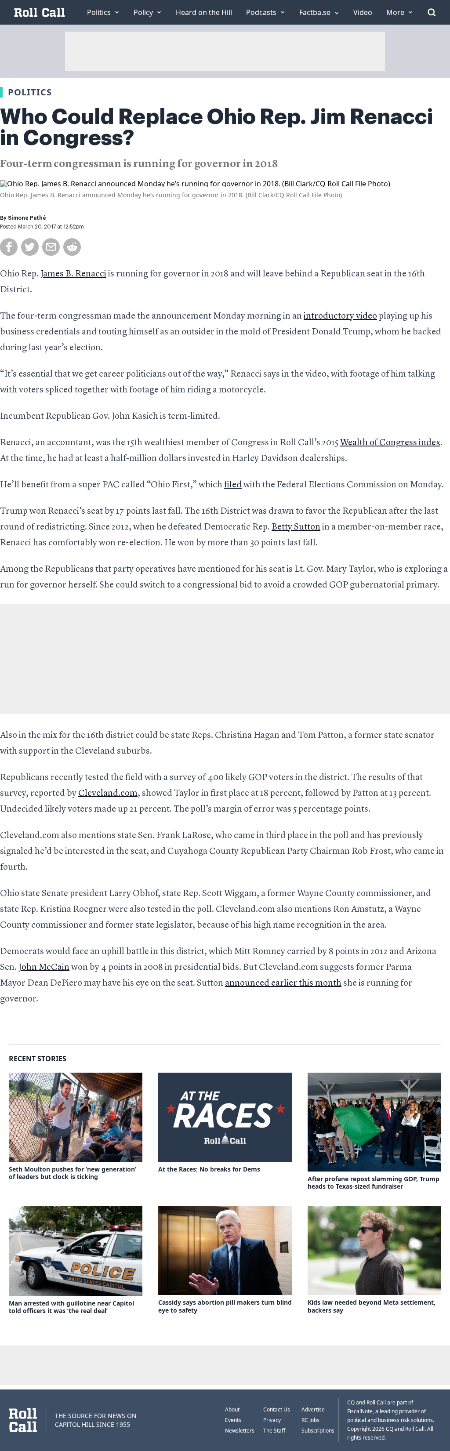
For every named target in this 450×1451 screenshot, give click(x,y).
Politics (30, 92)
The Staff (274, 1430)
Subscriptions (317, 1430)
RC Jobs (310, 1420)
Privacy (272, 1420)
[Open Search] (431, 12)
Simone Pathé (27, 218)
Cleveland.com (108, 793)
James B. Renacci (73, 274)
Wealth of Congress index (390, 443)
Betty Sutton (296, 527)
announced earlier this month (283, 983)
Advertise (313, 1409)
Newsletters (239, 1430)
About (232, 1409)
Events (233, 1420)
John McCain (43, 967)
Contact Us (276, 1409)
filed (233, 485)
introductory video (340, 316)
